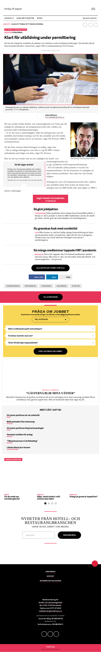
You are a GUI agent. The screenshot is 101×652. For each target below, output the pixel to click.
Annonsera (50, 572)
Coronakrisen (19, 30)
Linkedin (90, 25)
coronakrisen (12, 286)
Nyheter (76, 286)
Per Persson (30, 286)
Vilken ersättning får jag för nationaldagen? (25, 329)
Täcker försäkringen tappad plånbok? (23, 342)
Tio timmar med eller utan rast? (20, 336)
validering (62, 286)
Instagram (96, 25)
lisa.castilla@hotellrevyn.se (54, 117)
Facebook (85, 25)
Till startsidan (50, 297)
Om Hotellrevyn (89, 18)
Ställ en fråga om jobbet (50, 351)
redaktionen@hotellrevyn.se (50, 611)
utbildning (46, 286)
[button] (45, 503)
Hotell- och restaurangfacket (50, 602)
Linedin (50, 634)
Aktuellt (9, 18)
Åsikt (40, 18)
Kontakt (50, 576)
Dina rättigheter (25, 18)
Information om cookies (50, 581)
